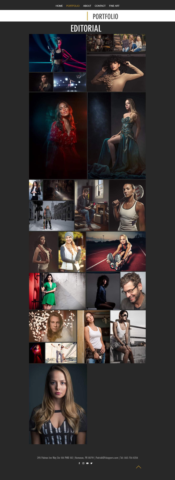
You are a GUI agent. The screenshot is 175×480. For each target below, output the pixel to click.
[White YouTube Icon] (87, 463)
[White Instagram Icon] (83, 463)
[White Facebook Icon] (79, 463)
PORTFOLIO (105, 16)
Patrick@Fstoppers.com (107, 457)
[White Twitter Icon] (91, 463)
